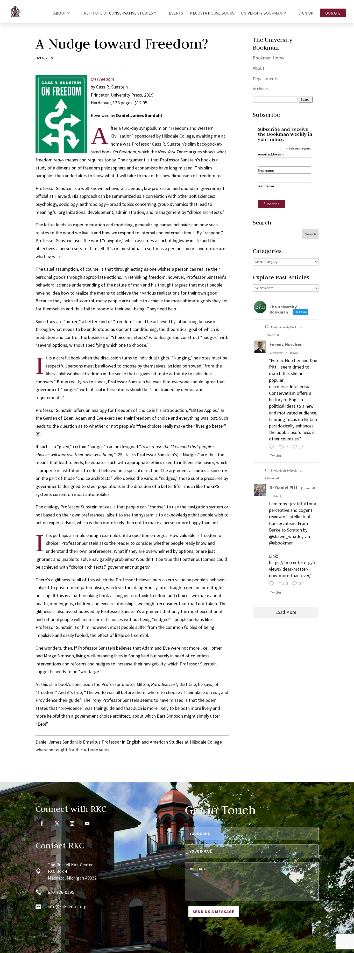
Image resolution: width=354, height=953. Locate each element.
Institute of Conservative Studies (117, 13)
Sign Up (306, 13)
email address (271, 154)
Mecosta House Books (212, 13)
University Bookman (261, 13)
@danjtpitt (308, 488)
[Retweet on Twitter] (266, 327)
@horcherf (277, 353)
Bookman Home (269, 58)
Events (176, 13)
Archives (261, 89)
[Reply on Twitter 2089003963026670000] (273, 584)
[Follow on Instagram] (72, 823)
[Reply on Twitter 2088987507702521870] (273, 447)
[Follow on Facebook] (42, 823)
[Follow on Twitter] (57, 823)
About (258, 68)
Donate (333, 13)
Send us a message (214, 911)
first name (266, 170)
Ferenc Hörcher (286, 344)
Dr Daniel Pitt (284, 488)
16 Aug (293, 353)
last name (266, 186)
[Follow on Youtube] (87, 823)
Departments (265, 78)
